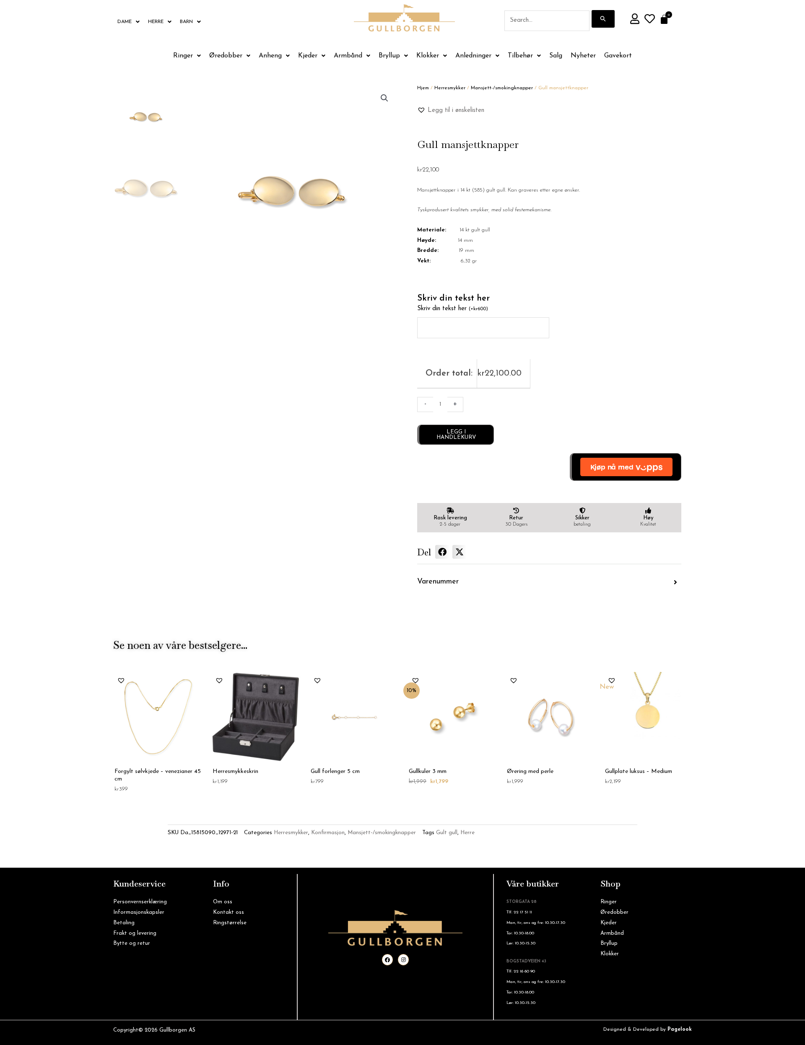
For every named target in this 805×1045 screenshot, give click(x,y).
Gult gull (446, 832)
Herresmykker (449, 88)
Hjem (423, 88)
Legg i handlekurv (456, 434)
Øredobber (225, 55)
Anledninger (473, 55)
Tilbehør (520, 55)
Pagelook (679, 1029)
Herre (156, 21)
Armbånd (348, 55)
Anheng (270, 55)
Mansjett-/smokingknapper (502, 88)
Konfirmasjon (328, 832)
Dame (124, 21)
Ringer (183, 55)
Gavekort (618, 55)
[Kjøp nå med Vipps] (625, 467)
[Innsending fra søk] (603, 19)
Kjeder (307, 55)
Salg (555, 55)
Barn (186, 21)
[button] (384, 98)
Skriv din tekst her (452, 309)
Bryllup (389, 55)
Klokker (427, 55)
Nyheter (583, 55)
